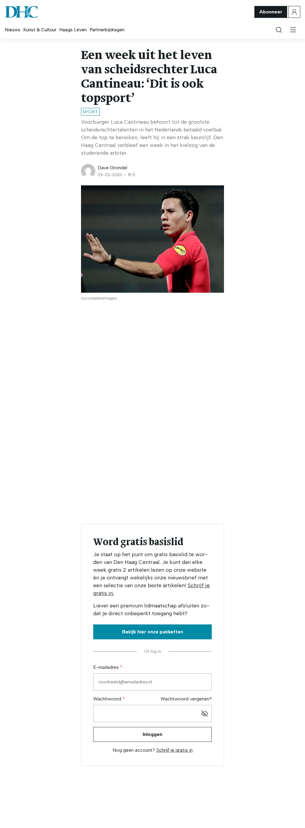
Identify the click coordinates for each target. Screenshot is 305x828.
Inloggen (152, 734)
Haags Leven (73, 29)
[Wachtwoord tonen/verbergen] (204, 713)
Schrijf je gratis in (174, 750)
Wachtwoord (107, 699)
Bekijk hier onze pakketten (152, 632)
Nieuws (12, 29)
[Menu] (293, 30)
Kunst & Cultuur (39, 29)
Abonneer (270, 12)
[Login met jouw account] (294, 12)
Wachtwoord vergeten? (186, 699)
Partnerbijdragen (107, 29)
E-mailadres (106, 667)
